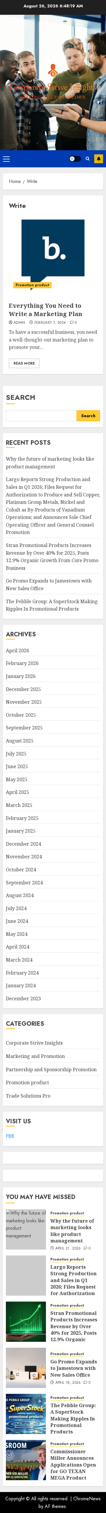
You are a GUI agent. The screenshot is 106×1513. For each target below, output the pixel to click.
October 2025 (21, 715)
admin (19, 323)
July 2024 (16, 908)
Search (20, 397)
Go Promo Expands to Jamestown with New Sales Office (73, 1368)
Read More (24, 363)
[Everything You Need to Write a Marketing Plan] (53, 254)
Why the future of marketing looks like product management (72, 1231)
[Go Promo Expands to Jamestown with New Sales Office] (26, 1368)
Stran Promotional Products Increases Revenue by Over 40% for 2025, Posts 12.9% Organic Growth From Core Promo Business (73, 1333)
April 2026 (17, 650)
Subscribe (98, 158)
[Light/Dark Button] (75, 159)
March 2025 (19, 805)
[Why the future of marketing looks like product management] (26, 1229)
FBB (10, 1136)
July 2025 (16, 753)
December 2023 (23, 998)
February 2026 (22, 663)
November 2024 (24, 856)
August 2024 (20, 895)
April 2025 (17, 792)
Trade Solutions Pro (28, 1096)
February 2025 (22, 818)
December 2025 (23, 689)
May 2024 (16, 934)
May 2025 (16, 779)
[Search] (87, 158)
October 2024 (21, 869)
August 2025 (20, 740)
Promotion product (32, 285)
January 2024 (21, 985)
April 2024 (17, 947)
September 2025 (24, 727)
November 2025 (24, 702)
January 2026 (21, 676)
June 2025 (17, 766)
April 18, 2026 (68, 1383)
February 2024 (22, 973)
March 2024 (19, 960)
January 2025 (21, 831)
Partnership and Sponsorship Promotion (51, 1069)
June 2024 (17, 921)
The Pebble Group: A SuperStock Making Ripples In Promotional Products (73, 1418)
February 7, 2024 (50, 323)
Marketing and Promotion (35, 1056)
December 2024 (23, 844)
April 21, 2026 (68, 1248)
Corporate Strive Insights (34, 1043)
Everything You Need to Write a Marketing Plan (45, 310)
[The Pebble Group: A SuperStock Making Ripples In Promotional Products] (26, 1414)
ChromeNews (87, 1498)
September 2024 (24, 882)
